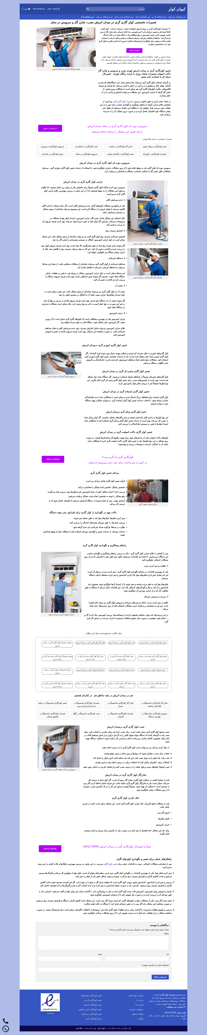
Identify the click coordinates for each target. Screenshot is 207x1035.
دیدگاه (166, 934)
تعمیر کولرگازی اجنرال (142, 17)
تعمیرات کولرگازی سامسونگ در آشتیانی (120, 715)
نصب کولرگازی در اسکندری (86, 146)
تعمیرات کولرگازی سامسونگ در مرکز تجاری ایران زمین (86, 704)
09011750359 (170, 1013)
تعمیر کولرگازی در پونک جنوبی (155, 146)
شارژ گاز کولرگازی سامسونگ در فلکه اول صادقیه (154, 704)
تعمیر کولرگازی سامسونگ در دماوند (52, 703)
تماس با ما (139, 1005)
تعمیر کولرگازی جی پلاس (104, 17)
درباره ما (140, 1000)
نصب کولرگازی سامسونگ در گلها (86, 713)
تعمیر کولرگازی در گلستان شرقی (120, 154)
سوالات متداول (138, 1014)
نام (168, 954)
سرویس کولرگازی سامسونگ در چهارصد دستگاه (154, 715)
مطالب (141, 1019)
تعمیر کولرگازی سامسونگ (177, 17)
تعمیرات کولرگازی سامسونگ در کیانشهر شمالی (52, 715)
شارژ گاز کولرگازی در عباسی (120, 146)
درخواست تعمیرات (136, 1009)
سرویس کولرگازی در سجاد (86, 154)
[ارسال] (88, 9)
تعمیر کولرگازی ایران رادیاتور (124, 17)
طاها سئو (79, 1028)
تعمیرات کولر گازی (136, 995)
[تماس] (5, 1021)
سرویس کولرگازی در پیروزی (52, 146)
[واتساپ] (5, 1029)
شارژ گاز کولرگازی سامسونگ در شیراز (120, 704)
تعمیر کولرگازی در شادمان (52, 154)
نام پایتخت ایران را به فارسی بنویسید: (155, 965)
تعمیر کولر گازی (110, 864)
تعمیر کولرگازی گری (87, 17)
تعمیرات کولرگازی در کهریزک (154, 154)
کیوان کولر (177, 9)
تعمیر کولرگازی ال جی (159, 17)
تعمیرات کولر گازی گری (123, 101)
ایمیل (100, 954)
